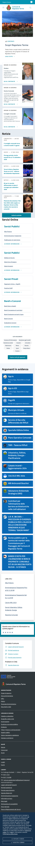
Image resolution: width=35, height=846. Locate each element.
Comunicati (4, 750)
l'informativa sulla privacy (10, 834)
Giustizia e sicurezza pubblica (9, 724)
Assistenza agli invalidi (24, 340)
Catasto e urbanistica (7, 716)
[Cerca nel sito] (30, 8)
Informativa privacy (6, 798)
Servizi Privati (11, 279)
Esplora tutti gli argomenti (17, 357)
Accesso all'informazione (10, 340)
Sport (17, 348)
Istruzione (27, 342)
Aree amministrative (7, 696)
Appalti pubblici (5, 732)
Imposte (18, 342)
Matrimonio (8, 345)
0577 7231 (6, 775)
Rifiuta (19, 839)
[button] (7, 2)
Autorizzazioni (5, 722)
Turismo (17, 350)
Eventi (3, 765)
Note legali (4, 801)
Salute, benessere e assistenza (10, 735)
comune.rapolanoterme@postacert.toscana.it (17, 780)
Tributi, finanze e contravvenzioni (10, 730)
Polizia (8, 348)
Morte (17, 345)
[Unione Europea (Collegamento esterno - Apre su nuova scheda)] (17, 677)
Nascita (26, 345)
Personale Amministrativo (8, 704)
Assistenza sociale (8, 342)
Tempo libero (26, 348)
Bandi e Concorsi (12, 301)
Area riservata (5, 807)
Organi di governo (6, 693)
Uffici (2, 699)
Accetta (18, 842)
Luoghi (3, 762)
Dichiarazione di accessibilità (9, 804)
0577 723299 (7, 777)
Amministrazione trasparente (9, 796)
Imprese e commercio (7, 738)
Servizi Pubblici (12, 226)
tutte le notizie (16, 215)
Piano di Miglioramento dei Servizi (11, 809)
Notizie (3, 747)
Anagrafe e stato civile (7, 719)
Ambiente (4, 727)
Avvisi (3, 753)
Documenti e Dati (6, 707)
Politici (3, 701)
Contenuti (10, 41)
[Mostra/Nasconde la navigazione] (3, 7)
